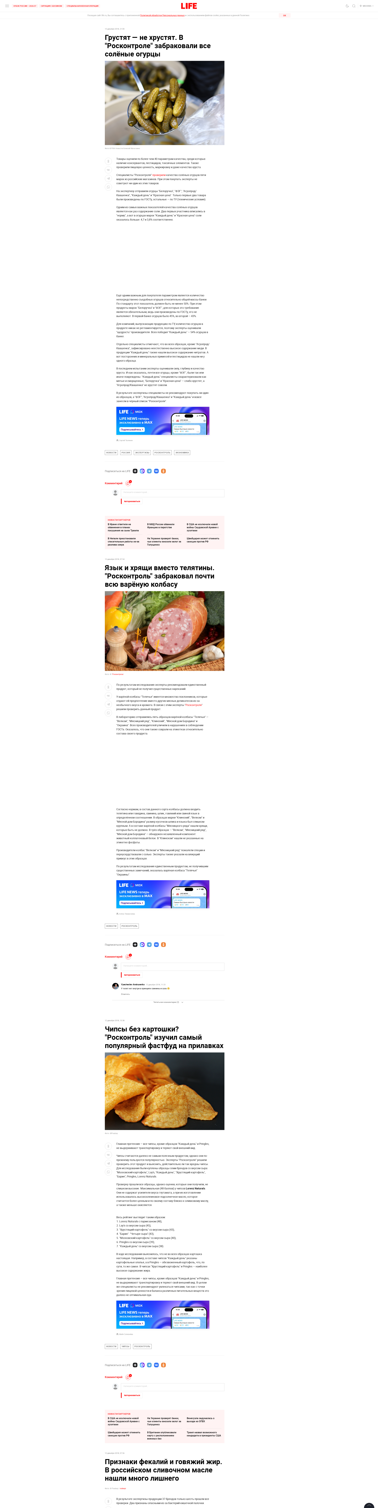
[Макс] (142, 471)
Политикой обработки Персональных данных (162, 15)
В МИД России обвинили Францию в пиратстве (160, 526)
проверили (159, 175)
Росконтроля (194, 705)
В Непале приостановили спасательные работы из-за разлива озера (123, 541)
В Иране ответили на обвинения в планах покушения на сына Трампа (123, 527)
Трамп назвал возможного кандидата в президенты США (204, 1497)
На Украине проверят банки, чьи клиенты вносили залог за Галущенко (164, 541)
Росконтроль (117, 674)
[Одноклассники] (163, 471)
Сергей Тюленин (126, 440)
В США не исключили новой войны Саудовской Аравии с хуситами (203, 527)
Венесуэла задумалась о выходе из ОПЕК (200, 1483)
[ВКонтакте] (156, 471)
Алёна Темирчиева (127, 914)
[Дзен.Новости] (135, 471)
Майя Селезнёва (126, 1398)
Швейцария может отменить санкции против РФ (203, 540)
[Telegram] (149, 471)
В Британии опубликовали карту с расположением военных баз (161, 1499)
